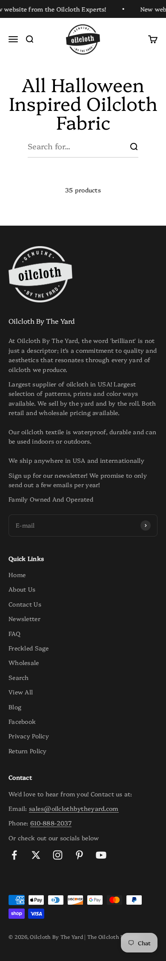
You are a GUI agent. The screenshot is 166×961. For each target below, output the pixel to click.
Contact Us (25, 604)
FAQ (14, 633)
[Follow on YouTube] (101, 855)
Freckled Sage (29, 648)
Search (19, 677)
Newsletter (24, 618)
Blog (15, 707)
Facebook (22, 721)
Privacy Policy (29, 736)
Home (17, 574)
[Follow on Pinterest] (79, 855)
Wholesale (24, 662)
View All (21, 692)
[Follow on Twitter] (36, 855)
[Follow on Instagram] (57, 855)
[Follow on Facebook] (14, 855)
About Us (22, 589)
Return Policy (28, 750)
